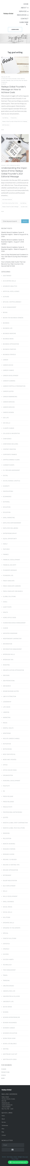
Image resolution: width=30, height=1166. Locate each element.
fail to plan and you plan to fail (10, 203)
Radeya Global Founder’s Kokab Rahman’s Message (14, 121)
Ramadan (6, 833)
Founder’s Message (5, 80)
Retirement (7, 875)
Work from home (9, 1038)
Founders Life (8, 575)
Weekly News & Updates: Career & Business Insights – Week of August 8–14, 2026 (14, 234)
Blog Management (9, 307)
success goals (24, 206)
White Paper (7, 1007)
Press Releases (8, 801)
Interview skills (9, 654)
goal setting (5, 117)
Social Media (7, 907)
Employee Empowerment (12, 523)
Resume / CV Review (10, 859)
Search (25, 221)
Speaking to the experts (11, 928)
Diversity (6, 486)
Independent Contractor (12, 638)
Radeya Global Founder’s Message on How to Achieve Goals (13, 89)
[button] (15, 29)
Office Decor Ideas (10, 770)
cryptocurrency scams (11, 460)
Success (6, 954)
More (2, 129)
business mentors (9, 333)
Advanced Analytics (7, 78)
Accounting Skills (9, 281)
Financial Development (11, 559)
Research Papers (9, 849)
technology (7, 965)
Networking (7, 749)
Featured (6, 549)
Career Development (10, 375)
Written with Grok (9, 1059)
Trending (6, 980)
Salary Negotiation (10, 880)
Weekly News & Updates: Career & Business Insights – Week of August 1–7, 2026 (14, 249)
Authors (6, 296)
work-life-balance (10, 1043)
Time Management (9, 970)
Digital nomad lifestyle (11, 481)
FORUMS (3, 1069)
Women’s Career (9, 1028)
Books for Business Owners (13, 318)
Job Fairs (6, 675)
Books (5, 312)
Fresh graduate (8, 581)
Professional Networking (12, 812)
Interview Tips (8, 659)
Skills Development (10, 896)
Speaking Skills (8, 922)
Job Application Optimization (13, 670)
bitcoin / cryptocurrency (12, 302)
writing (6, 1049)
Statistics (6, 943)
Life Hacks (16, 80)
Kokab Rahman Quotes (11, 691)
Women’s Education (10, 1033)
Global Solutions (9, 596)
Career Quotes (8, 391)
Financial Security (9, 565)
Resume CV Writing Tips (11, 865)
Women (5, 1012)
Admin (4, 84)
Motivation (7, 744)
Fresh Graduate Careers (12, 586)
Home (10, 40)
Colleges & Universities (11, 433)
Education (6, 507)
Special (5, 933)
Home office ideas (9, 617)
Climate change (8, 428)
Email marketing (9, 517)
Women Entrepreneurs (11, 1017)
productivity (14, 117)
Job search (7, 686)
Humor (5, 628)
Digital (5, 475)
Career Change (8, 370)
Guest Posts (7, 607)
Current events (8, 465)
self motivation (5, 125)
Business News (8, 339)
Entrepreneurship (10, 533)
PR (4, 791)
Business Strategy (9, 354)
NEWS (3, 1078)
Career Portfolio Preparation (14, 386)
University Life (8, 1001)
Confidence (7, 438)
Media (5, 723)
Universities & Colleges (11, 996)
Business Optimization (11, 344)
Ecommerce (7, 496)
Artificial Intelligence (11, 291)
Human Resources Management (14, 623)
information (7, 644)
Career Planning (9, 381)
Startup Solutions (9, 938)
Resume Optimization (10, 870)
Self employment (9, 886)
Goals (12, 80)
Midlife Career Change (11, 738)
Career (18, 78)
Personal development (11, 780)
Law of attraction (9, 696)
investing (6, 665)
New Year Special (23, 80)
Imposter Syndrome (10, 633)
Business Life (7, 328)
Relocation (7, 838)
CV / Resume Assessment (11, 470)
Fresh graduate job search (13, 591)
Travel (5, 975)
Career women (8, 412)
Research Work (8, 854)
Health (5, 612)
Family (5, 544)
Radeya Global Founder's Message (10, 206)
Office (5, 765)
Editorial (23, 78)
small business (8, 901)
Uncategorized (8, 986)
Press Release (8, 796)
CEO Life (6, 417)
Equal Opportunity (10, 538)
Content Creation (9, 449)
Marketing (6, 717)
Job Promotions (9, 680)
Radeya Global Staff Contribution (15, 822)
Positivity (6, 786)
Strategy (6, 949)
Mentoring (7, 733)
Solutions (6, 917)
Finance (6, 554)
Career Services (9, 402)
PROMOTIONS (5, 1072)
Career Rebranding (10, 396)
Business (14, 78)
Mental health (8, 728)
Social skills (7, 912)
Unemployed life (9, 991)
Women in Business (10, 1022)
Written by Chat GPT (10, 1054)
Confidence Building (10, 444)
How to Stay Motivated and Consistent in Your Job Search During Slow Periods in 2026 (14, 256)
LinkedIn (6, 712)
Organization (8, 775)
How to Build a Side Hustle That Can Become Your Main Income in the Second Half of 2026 (13, 264)
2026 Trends (7, 275)
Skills (5, 891)
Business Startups (9, 349)
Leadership (7, 702)
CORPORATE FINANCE (10, 454)
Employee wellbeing (10, 528)
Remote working (9, 844)
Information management (12, 649)
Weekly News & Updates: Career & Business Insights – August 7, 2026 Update (12, 242)
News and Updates (9, 759)
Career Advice (8, 365)
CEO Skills (6, 423)
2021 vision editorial (7, 199)
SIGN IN (3, 1075)
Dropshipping (8, 491)
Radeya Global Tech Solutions (14, 828)
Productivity (4, 82)
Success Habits (8, 959)
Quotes (5, 817)
